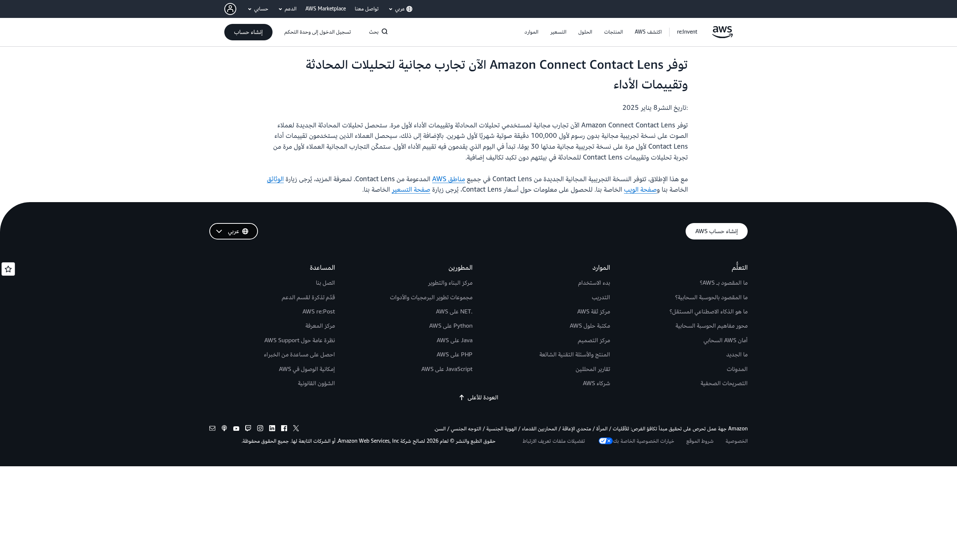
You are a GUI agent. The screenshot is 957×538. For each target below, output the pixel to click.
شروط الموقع (700, 441)
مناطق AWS (448, 179)
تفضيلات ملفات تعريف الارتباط (554, 441)
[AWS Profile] (230, 9)
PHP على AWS (455, 354)
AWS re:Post (318, 311)
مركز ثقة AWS (593, 311)
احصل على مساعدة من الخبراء (299, 354)
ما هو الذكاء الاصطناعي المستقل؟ (709, 311)
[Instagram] (260, 429)
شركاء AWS (596, 383)
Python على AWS (451, 325)
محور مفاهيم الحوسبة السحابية (712, 325)
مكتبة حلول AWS (590, 325)
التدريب (601, 297)
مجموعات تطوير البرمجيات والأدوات (431, 297)
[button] (648, 32)
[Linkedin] (272, 429)
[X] (296, 429)
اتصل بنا (325, 282)
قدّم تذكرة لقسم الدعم (308, 297)
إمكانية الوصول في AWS (307, 369)
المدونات (737, 369)
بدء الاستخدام (594, 282)
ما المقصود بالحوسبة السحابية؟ (711, 297)
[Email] (212, 429)
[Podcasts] (224, 429)
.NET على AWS (454, 311)
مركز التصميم (594, 340)
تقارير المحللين (593, 369)
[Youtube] (236, 429)
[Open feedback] (8, 269)
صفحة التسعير (411, 190)
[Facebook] (284, 429)
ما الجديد (737, 354)
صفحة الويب (640, 190)
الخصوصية (737, 441)
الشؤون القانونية (316, 383)
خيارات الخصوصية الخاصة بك (643, 441)
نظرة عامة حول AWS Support (299, 340)
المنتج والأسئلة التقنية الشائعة (574, 354)
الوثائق (275, 179)
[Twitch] (248, 429)
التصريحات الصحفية (724, 383)
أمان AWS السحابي (726, 340)
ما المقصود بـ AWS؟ (724, 282)
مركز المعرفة (320, 325)
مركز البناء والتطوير (450, 282)
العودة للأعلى (483, 397)
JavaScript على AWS (447, 369)
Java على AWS (455, 340)
